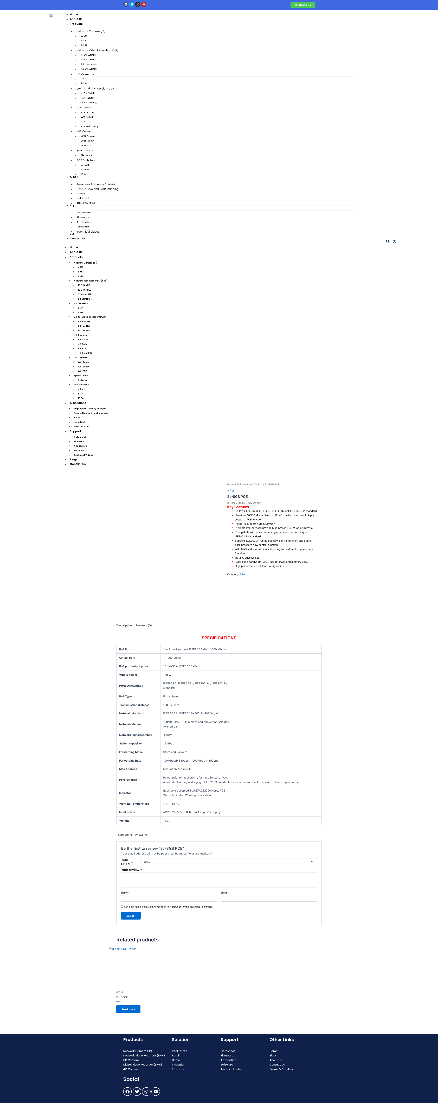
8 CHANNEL (84, 325)
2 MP (80, 307)
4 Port (81, 389)
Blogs (74, 459)
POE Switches (81, 384)
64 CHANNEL (85, 298)
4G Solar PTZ (85, 353)
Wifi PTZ (82, 371)
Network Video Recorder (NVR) (90, 280)
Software (79, 450)
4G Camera (80, 335)
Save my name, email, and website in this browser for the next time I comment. (168, 906)
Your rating (127, 861)
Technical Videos (83, 455)
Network (82, 380)
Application (80, 445)
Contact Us (78, 464)
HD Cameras (81, 303)
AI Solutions (78, 403)
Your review (131, 870)
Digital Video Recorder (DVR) (90, 316)
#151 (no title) (81, 426)
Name (125, 892)
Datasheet (80, 437)
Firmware (79, 441)
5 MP (80, 271)
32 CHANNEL (84, 294)
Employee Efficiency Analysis (90, 408)
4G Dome (83, 339)
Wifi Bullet (83, 366)
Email (225, 892)
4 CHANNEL (84, 321)
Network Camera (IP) (85, 262)
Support (75, 431)
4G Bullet (83, 344)
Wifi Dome (83, 362)
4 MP (80, 267)
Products (76, 257)
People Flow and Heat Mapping (91, 413)
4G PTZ (82, 348)
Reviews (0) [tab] (144, 625)
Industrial (79, 422)
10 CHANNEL (84, 285)
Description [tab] (124, 625)
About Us (76, 252)
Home (74, 247)
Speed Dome (81, 375)
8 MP (80, 276)
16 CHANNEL (84, 289)
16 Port (81, 398)
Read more (128, 1009)
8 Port (81, 393)
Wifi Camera (81, 357)
